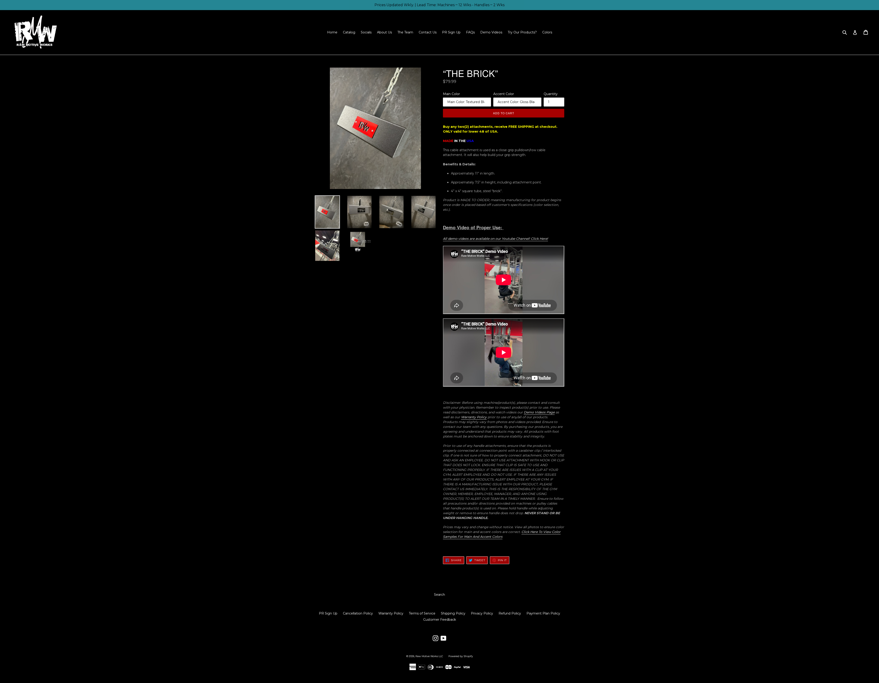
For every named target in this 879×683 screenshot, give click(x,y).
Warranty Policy (474, 417)
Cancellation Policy (358, 613)
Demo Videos (491, 32)
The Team (405, 32)
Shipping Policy (453, 613)
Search (439, 595)
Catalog (349, 32)
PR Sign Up (451, 32)
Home (332, 32)
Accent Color (503, 94)
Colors (547, 32)
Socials (366, 32)
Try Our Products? (522, 32)
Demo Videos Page (539, 412)
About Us (384, 32)
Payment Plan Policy (543, 613)
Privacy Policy (482, 613)
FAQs (470, 32)
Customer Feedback (439, 619)
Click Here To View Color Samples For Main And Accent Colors (502, 534)
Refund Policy (510, 613)
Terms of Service (422, 613)
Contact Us (428, 32)
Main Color (451, 94)
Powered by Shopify (460, 656)
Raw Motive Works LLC (429, 656)
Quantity (551, 94)
